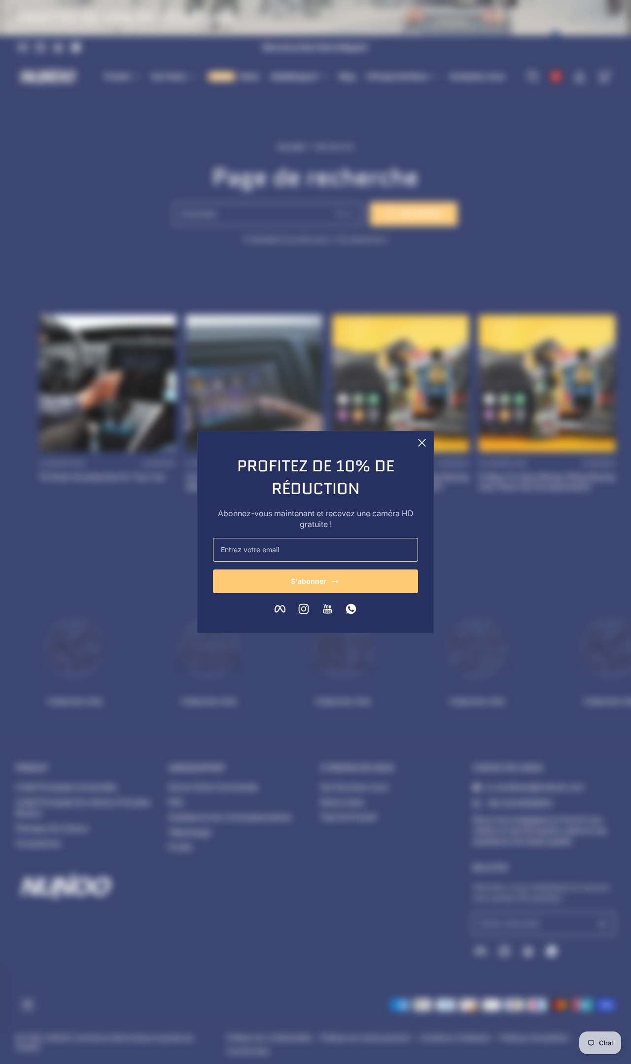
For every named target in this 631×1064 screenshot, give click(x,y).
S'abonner (308, 581)
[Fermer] (422, 443)
